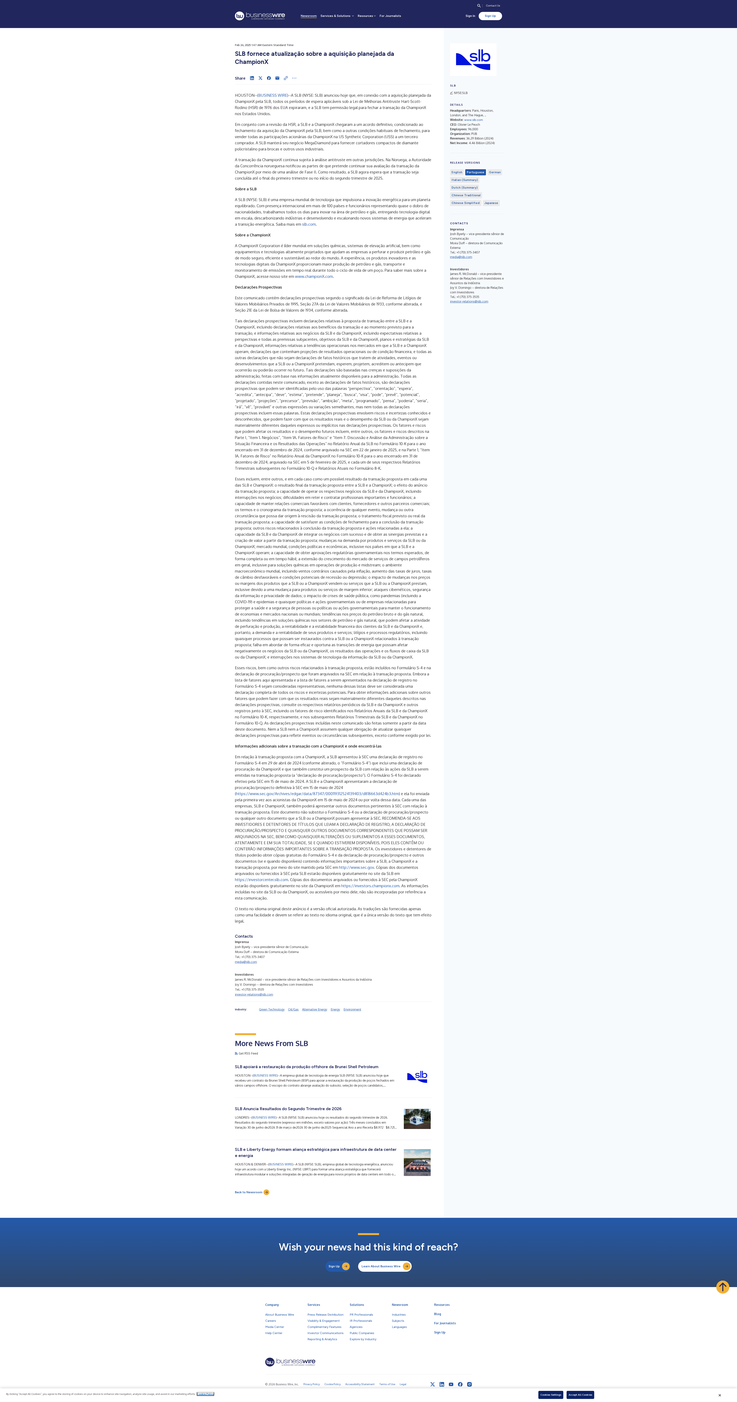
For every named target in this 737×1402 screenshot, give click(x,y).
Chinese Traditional (466, 195)
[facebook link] (460, 1384)
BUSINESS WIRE (272, 95)
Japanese (491, 203)
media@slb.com (246, 962)
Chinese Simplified (466, 203)
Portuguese (475, 172)
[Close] (720, 1395)
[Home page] (260, 16)
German (495, 172)
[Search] (479, 5)
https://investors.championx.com (370, 885)
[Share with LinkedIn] (252, 78)
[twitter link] (432, 1384)
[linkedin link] (442, 1384)
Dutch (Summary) (465, 187)
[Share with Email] (277, 78)
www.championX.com (314, 276)
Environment (352, 1009)
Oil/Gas (293, 1009)
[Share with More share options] (294, 78)
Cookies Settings (550, 1394)
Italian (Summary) (465, 180)
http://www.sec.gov (356, 867)
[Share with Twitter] (260, 78)
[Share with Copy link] (286, 78)
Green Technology (272, 1009)
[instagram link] (469, 1384)
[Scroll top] (722, 1287)
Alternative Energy (314, 1009)
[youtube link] (451, 1384)
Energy (335, 1009)
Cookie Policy (205, 1393)
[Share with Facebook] (269, 78)
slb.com (309, 224)
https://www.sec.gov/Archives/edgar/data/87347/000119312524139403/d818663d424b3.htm (317, 793)
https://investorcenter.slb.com (261, 879)
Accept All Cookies (580, 1394)
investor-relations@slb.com (254, 994)
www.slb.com (473, 120)
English (457, 172)
